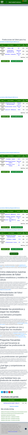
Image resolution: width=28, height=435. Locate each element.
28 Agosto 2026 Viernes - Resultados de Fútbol (10, 418)
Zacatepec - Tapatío (10, 159)
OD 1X (18, 214)
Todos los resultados (14, 406)
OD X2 (19, 109)
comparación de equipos (10, 266)
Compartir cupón (5, 61)
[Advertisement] (14, 21)
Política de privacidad (12, 431)
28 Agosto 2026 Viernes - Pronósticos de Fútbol (10, 420)
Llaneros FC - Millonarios (10, 109)
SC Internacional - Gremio (10, 106)
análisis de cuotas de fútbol (5, 289)
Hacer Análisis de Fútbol (17, 61)
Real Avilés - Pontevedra (10, 54)
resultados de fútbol (20, 335)
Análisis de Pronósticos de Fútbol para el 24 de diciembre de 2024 (14, 411)
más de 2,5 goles (20, 323)
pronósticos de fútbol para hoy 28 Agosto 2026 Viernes (11, 229)
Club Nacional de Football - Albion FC (11, 403)
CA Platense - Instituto (11, 239)
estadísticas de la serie (22, 266)
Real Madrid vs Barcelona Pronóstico (8, 415)
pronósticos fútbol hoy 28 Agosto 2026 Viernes (10, 207)
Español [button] (25, 0)
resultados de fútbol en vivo (18, 333)
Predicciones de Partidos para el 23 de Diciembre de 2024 (12, 413)
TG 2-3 (19, 236)
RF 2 (19, 165)
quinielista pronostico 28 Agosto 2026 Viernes (10, 152)
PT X (20, 239)
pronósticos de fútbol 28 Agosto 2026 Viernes (9, 41)
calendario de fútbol (22, 336)
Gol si (19, 159)
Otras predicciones (14, 253)
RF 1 (19, 48)
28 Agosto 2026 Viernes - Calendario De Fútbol (10, 416)
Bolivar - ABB (10, 48)
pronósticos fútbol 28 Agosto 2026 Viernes (9, 97)
